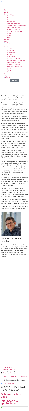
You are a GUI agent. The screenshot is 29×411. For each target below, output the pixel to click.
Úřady (9, 33)
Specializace (8, 14)
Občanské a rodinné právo (15, 31)
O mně (6, 12)
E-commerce (11, 18)
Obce (8, 37)
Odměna (6, 39)
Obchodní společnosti (14, 23)
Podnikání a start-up (13, 29)
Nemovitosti (11, 22)
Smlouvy (9, 20)
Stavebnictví (11, 16)
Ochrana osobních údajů (12, 395)
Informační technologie (14, 27)
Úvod (5, 10)
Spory (9, 35)
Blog (5, 41)
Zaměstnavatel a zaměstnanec (16, 25)
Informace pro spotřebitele (9, 402)
